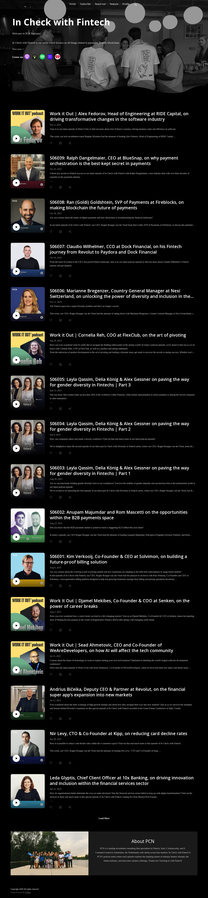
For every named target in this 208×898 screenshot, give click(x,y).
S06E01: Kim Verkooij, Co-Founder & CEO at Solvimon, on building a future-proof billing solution (118, 559)
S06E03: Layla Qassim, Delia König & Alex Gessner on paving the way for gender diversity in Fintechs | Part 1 (119, 470)
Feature (114, 4)
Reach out (100, 4)
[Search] (135, 4)
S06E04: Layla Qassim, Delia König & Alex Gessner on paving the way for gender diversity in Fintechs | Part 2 (119, 426)
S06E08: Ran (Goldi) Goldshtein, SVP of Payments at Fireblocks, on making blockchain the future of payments (117, 204)
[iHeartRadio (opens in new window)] (57, 56)
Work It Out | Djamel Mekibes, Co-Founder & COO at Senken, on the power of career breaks (120, 603)
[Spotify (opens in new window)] (42, 56)
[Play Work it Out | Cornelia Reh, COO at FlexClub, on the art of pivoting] (16, 359)
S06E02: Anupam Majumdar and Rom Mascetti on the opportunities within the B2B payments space (118, 514)
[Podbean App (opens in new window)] (34, 56)
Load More (104, 818)
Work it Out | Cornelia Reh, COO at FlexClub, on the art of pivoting (118, 335)
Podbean (28, 892)
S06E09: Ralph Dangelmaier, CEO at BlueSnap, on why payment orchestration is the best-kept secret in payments (114, 160)
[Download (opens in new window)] (60, 143)
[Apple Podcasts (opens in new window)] (27, 56)
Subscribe (85, 4)
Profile (126, 4)
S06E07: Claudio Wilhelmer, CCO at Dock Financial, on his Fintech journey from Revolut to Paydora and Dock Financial (116, 249)
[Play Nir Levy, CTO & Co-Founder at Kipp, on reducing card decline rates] (16, 758)
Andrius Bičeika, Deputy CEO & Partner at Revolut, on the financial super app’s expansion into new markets (117, 691)
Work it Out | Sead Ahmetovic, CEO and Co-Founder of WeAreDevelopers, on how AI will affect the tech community (111, 647)
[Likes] (51, 142)
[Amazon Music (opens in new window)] (50, 56)
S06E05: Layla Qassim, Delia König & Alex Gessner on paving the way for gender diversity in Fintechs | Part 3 (119, 382)
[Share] (70, 143)
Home (72, 4)
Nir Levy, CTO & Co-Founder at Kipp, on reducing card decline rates (118, 733)
